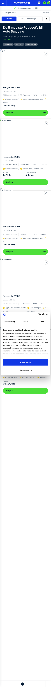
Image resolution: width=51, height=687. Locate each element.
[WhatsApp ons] (48, 2)
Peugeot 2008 (10, 13)
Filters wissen (31, 44)
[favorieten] (39, 2)
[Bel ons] (44, 2)
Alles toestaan (25, 362)
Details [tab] (25, 321)
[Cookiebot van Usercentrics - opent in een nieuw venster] (38, 315)
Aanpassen (24, 370)
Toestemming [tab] (9, 321)
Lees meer (7, 39)
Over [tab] (42, 321)
